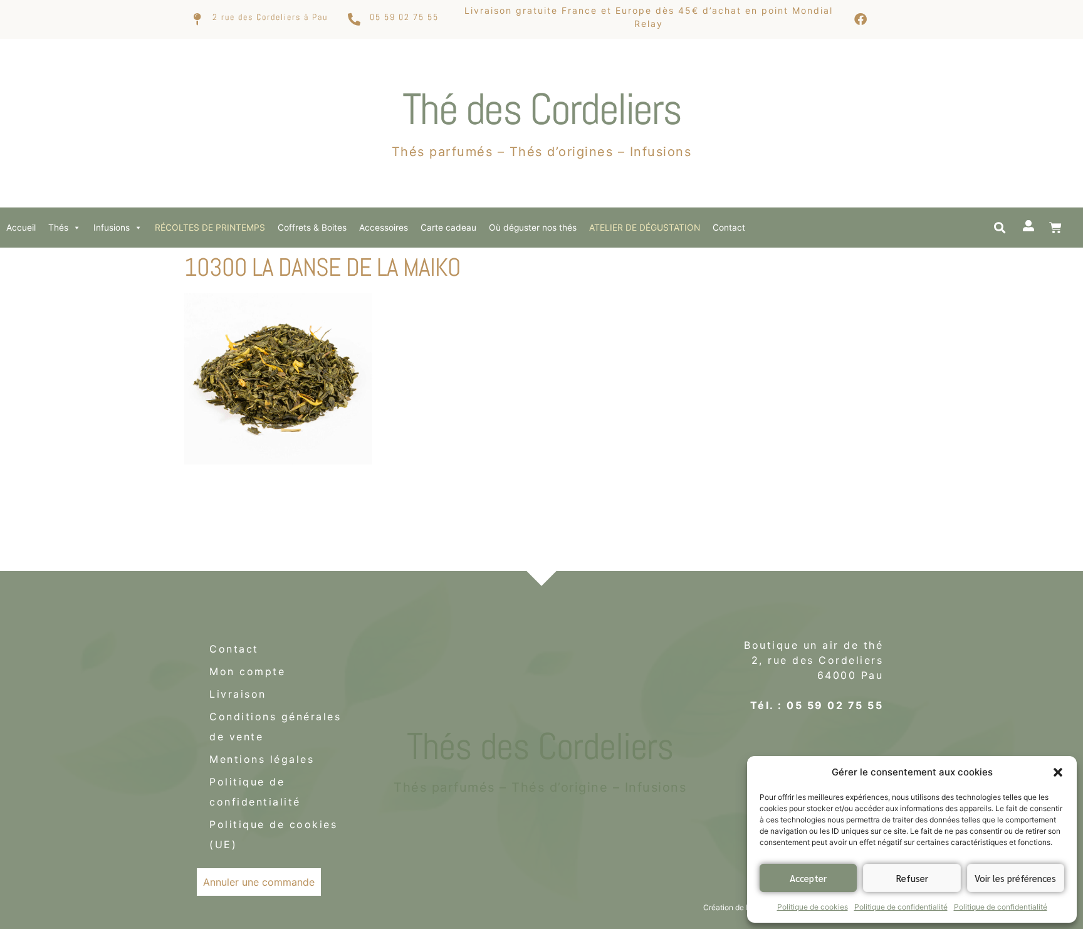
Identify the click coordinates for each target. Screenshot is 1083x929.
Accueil (21, 228)
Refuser (912, 878)
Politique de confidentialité (901, 906)
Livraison (237, 694)
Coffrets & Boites (312, 228)
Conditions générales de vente (275, 726)
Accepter (808, 878)
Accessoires (383, 228)
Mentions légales (261, 759)
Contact (729, 228)
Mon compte (247, 671)
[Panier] (1055, 227)
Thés (58, 228)
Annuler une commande (259, 882)
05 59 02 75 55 (404, 17)
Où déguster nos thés (533, 228)
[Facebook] (860, 19)
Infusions (111, 228)
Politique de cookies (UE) (273, 834)
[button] (1058, 772)
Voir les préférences (1015, 878)
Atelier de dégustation (644, 228)
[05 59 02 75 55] (354, 19)
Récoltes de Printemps (210, 228)
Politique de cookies (812, 906)
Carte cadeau (448, 228)
